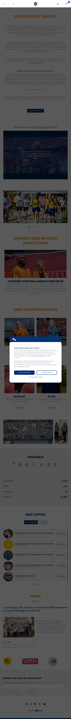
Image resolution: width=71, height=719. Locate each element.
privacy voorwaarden (38, 356)
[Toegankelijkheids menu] (69, 2)
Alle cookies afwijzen (35, 377)
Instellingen (47, 372)
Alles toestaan (24, 372)
